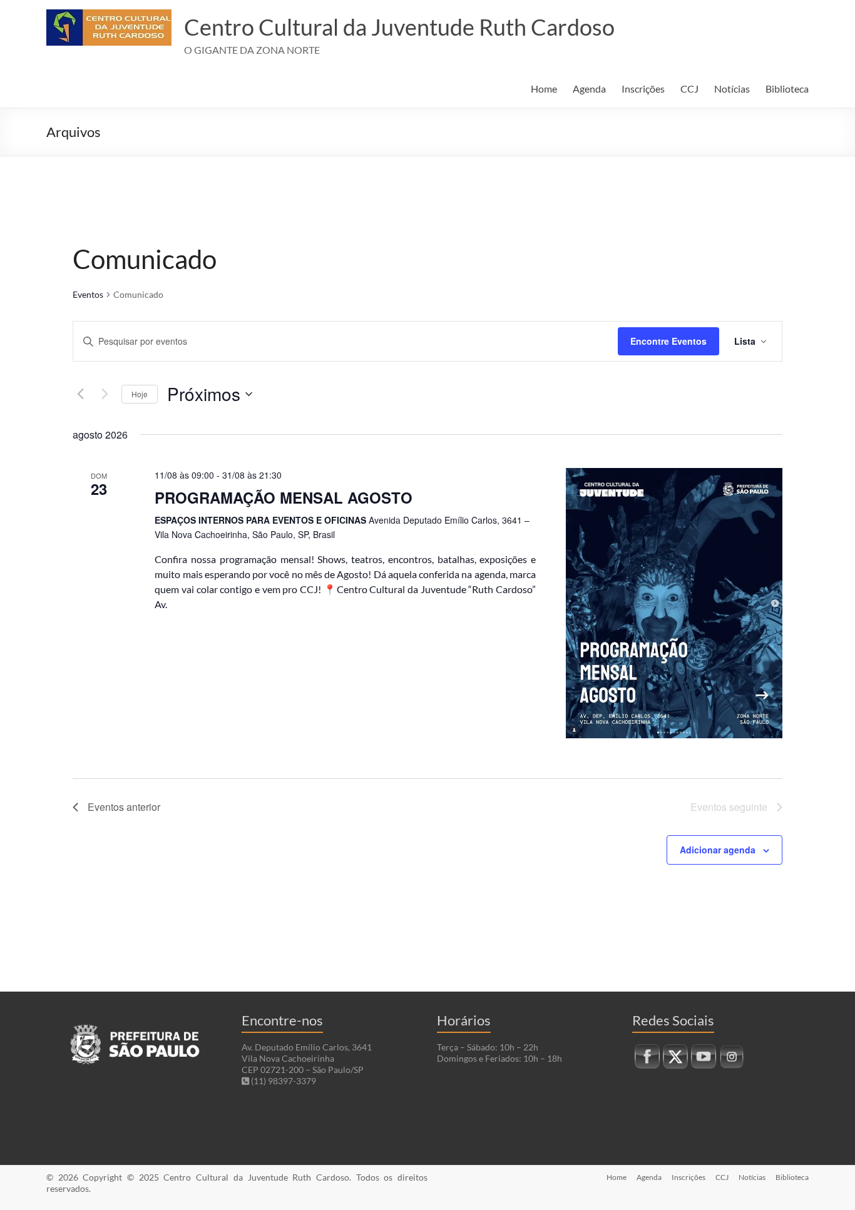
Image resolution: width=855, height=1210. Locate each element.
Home (544, 88)
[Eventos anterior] (80, 394)
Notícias (732, 88)
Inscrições (643, 88)
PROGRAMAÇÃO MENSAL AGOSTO (283, 497)
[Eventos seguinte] (104, 394)
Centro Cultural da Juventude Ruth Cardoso (399, 27)
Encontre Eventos (668, 341)
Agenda (589, 88)
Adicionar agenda (717, 849)
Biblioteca (787, 88)
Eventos (88, 294)
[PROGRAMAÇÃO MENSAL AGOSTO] (674, 603)
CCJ (689, 88)
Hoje (139, 394)
